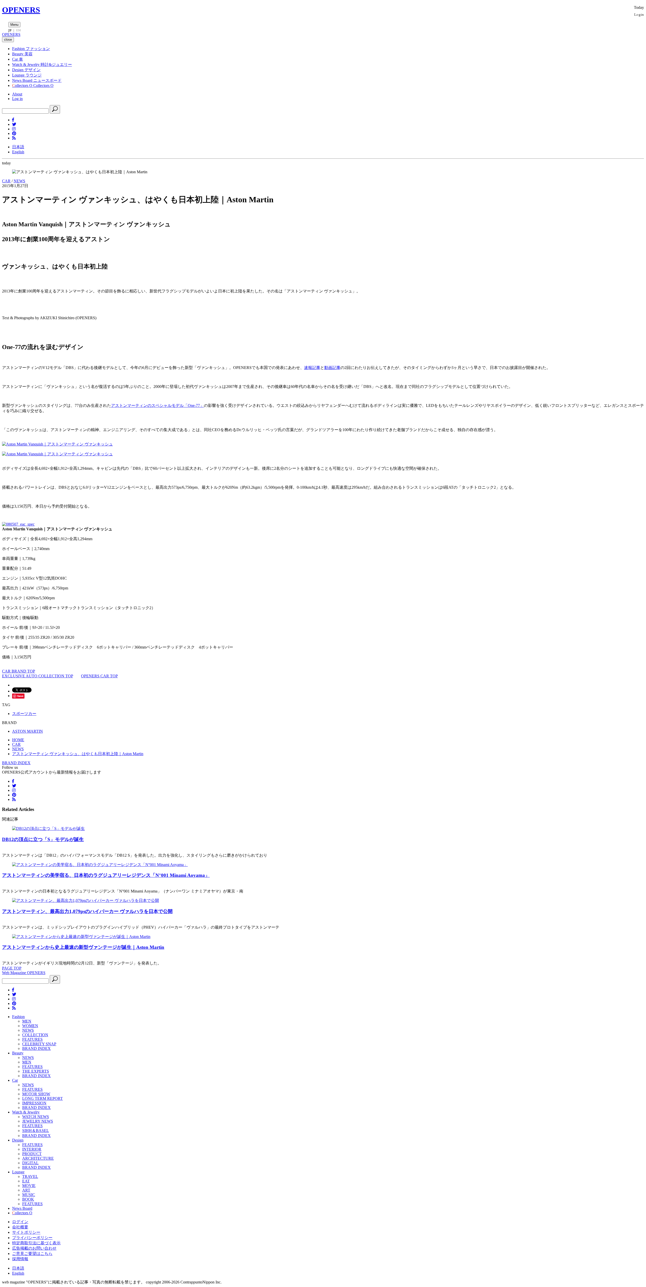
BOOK (28, 1199)
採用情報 (20, 1259)
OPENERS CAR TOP (99, 676)
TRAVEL (30, 1176)
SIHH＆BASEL (35, 1130)
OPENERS (21, 9)
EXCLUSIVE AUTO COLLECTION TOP (37, 676)
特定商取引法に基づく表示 (36, 1243)
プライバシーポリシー (32, 1237)
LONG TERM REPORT (42, 1098)
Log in (17, 98)
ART (26, 1190)
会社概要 (20, 1227)
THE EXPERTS (35, 1071)
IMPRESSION (34, 1103)
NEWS (19, 181)
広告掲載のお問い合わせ (34, 1248)
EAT (26, 1181)
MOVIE (29, 1185)
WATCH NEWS (35, 1117)
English (18, 152)
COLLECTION (35, 1035)
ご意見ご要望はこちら (32, 1253)
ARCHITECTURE (38, 1158)
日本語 (18, 147)
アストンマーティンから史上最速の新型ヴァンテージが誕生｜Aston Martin (83, 947)
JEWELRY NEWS (37, 1121)
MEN (26, 1021)
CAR (6, 181)
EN (18, 30)
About (17, 94)
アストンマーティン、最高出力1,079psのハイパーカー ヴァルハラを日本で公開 (87, 911)
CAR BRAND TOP (18, 671)
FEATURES (32, 1039)
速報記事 (312, 367)
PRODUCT (32, 1154)
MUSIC (28, 1195)
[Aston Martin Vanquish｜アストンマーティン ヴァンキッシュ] (57, 444)
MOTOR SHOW (36, 1094)
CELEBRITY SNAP (39, 1044)
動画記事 (332, 367)
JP (10, 30)
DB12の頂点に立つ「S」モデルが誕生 (43, 839)
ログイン (20, 1222)
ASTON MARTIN (27, 731)
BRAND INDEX (16, 763)
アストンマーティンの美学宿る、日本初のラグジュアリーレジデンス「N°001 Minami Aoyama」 (106, 875)
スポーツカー (24, 713)
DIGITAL (30, 1163)
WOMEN (30, 1026)
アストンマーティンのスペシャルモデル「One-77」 (157, 405)
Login (639, 14)
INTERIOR (31, 1149)
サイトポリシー (26, 1232)
